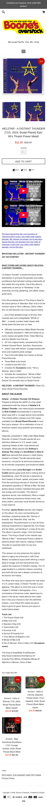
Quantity (24, 148)
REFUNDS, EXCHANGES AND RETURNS (21, 775)
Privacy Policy (8, 778)
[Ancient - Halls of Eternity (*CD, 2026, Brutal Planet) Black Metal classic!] (12, 685)
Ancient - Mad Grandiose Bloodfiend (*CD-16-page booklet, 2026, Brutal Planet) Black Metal (11, 745)
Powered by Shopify (37, 792)
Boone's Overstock (22, 792)
